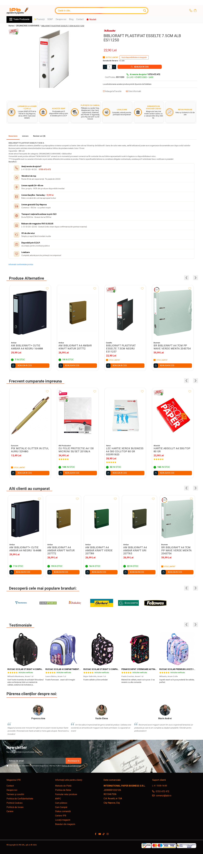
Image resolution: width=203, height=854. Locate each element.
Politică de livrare (14, 807)
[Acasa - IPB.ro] (20, 10)
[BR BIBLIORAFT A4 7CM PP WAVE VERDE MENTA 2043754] (173, 313)
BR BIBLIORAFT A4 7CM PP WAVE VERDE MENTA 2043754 (172, 347)
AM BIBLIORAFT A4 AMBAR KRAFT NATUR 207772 (75, 347)
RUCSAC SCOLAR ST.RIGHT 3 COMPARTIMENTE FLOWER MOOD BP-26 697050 (119, 669)
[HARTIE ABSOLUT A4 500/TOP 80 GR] (173, 415)
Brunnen (157, 343)
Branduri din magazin (65, 824)
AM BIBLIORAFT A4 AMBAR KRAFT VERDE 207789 (99, 550)
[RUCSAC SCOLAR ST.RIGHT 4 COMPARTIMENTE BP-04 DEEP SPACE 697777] (25, 649)
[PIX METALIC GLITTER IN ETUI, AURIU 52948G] (30, 415)
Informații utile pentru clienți (68, 780)
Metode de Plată (63, 785)
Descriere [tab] (13, 136)
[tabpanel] (52, 58)
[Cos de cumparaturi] (195, 10)
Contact (80, 19)
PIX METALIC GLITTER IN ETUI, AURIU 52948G (30, 450)
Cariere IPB (60, 815)
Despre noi (61, 19)
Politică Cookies (14, 803)
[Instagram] (107, 834)
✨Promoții (39, 19)
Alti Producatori (65, 446)
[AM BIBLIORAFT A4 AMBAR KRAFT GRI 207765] (139, 519)
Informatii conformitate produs (21, 264)
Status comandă (63, 811)
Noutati (92, 19)
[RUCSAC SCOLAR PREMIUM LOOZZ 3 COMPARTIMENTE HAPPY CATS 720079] (177, 649)
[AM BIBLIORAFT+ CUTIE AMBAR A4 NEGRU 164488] (30, 313)
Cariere (9, 811)
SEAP (50, 19)
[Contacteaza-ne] (190, 10)
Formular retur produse (66, 794)
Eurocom (14, 446)
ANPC (58, 798)
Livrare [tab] (25, 136)
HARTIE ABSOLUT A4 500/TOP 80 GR (172, 450)
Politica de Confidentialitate (71, 766)
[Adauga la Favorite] (47, 289)
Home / (12, 26)
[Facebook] (95, 834)
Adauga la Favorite (113, 91)
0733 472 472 (45, 169)
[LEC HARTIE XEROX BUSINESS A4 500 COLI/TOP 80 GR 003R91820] (125, 415)
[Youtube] (99, 834)
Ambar (13, 343)
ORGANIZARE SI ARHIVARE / (28, 26)
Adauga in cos (141, 67)
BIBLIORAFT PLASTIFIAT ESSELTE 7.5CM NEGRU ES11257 (121, 348)
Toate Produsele (21, 19)
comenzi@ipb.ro (163, 795)
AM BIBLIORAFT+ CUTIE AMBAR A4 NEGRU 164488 (27, 347)
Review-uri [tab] (39, 136)
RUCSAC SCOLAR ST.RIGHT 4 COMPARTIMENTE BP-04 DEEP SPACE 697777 (42, 669)
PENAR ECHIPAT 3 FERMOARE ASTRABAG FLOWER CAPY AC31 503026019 (154, 669)
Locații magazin (62, 820)
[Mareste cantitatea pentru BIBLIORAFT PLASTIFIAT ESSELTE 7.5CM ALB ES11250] (114, 67)
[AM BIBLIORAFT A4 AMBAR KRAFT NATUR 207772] (78, 313)
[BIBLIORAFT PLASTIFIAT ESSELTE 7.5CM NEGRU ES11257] (125, 313)
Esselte (109, 343)
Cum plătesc (61, 803)
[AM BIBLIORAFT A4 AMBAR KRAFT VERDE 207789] (101, 519)
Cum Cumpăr (61, 807)
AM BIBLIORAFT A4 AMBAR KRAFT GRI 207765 (135, 550)
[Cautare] (144, 10)
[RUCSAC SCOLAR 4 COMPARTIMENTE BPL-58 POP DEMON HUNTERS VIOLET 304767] (63, 649)
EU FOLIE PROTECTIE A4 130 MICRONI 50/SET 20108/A (76, 450)
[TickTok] (103, 834)
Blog (71, 19)
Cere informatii (134, 91)
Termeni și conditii (15, 794)
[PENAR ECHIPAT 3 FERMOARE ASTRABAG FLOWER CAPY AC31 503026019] (139, 649)
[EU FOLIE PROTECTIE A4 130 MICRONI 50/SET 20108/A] (78, 415)
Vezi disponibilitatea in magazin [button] (134, 57)
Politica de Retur (63, 790)
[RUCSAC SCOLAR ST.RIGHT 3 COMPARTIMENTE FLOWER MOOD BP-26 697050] (101, 649)
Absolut (157, 446)
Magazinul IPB (13, 780)
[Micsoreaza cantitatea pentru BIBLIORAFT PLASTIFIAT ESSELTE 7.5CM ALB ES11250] (105, 67)
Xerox (108, 446)
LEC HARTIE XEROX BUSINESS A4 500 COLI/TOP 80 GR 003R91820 (124, 451)
